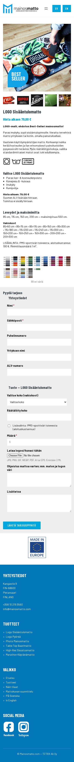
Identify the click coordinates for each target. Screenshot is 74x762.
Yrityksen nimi (16, 350)
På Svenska (13, 695)
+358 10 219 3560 (13, 604)
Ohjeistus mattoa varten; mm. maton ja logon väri (36, 468)
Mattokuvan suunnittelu (19, 691)
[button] (9, 100)
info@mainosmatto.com (17, 609)
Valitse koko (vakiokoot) (22, 395)
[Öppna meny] (46, 8)
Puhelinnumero (16, 335)
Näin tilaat (12, 686)
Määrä (12, 435)
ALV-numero (15, 365)
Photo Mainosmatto (17, 641)
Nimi (10, 305)
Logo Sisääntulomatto (19, 632)
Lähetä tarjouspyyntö (22, 525)
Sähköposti (15, 320)
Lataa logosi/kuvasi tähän (24, 450)
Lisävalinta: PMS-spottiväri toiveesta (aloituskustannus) (35, 427)
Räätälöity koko (17, 410)
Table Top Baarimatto (18, 645)
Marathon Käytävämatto (20, 654)
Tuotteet (11, 682)
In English (11, 700)
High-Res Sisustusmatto (20, 650)
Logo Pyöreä (13, 636)
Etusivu (10, 677)
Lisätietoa (14, 491)
